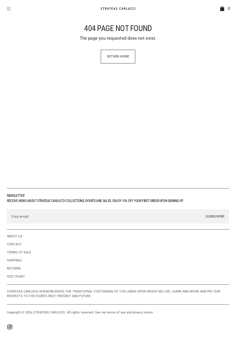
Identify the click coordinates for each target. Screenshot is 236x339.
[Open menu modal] (9, 8)
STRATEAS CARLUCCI (49, 312)
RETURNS (14, 268)
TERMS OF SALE (19, 252)
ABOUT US (14, 236)
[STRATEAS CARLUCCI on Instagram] (10, 327)
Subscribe (215, 216)
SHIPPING (14, 260)
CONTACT (14, 244)
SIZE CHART (16, 276)
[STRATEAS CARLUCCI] (118, 8)
